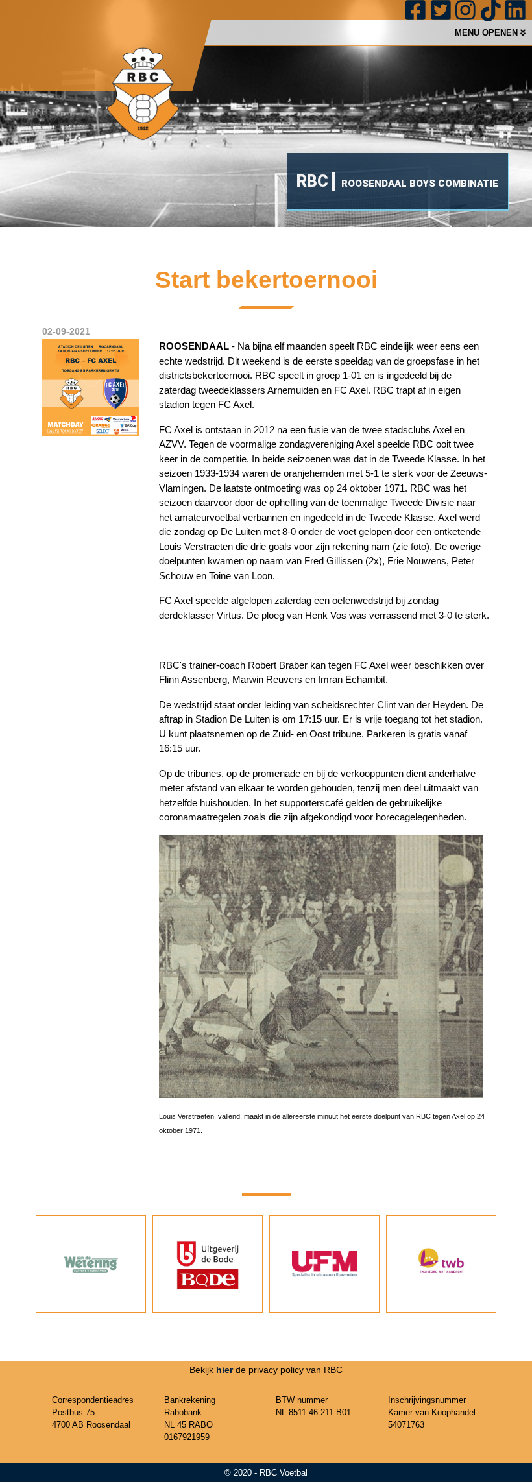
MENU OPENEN (487, 33)
